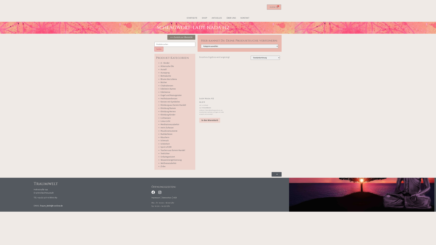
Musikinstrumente (169, 131)
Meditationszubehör (170, 124)
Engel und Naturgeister (171, 95)
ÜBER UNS (231, 18)
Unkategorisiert (168, 157)
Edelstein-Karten (168, 89)
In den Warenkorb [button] (209, 120)
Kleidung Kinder (168, 115)
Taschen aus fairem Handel (173, 150)
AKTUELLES (217, 18)
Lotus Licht (165, 121)
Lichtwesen (166, 118)
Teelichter (165, 153)
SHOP (204, 18)
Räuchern (165, 137)
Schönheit (165, 144)
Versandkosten (206, 107)
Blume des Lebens (169, 79)
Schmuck (165, 141)
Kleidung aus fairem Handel (173, 105)
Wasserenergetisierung (171, 160)
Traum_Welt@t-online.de (51, 206)
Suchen (158, 49)
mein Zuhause (167, 128)
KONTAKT (244, 18)
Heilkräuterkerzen (169, 99)
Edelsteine (165, 92)
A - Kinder (165, 63)
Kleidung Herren (168, 111)
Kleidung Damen (168, 108)
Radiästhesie (166, 134)
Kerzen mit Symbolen (170, 102)
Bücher (164, 82)
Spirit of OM (166, 147)
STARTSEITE (192, 18)
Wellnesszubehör (168, 163)
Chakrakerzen (167, 86)
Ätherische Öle (167, 66)
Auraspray (165, 73)
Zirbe (163, 166)
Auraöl (164, 69)
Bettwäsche (166, 76)
